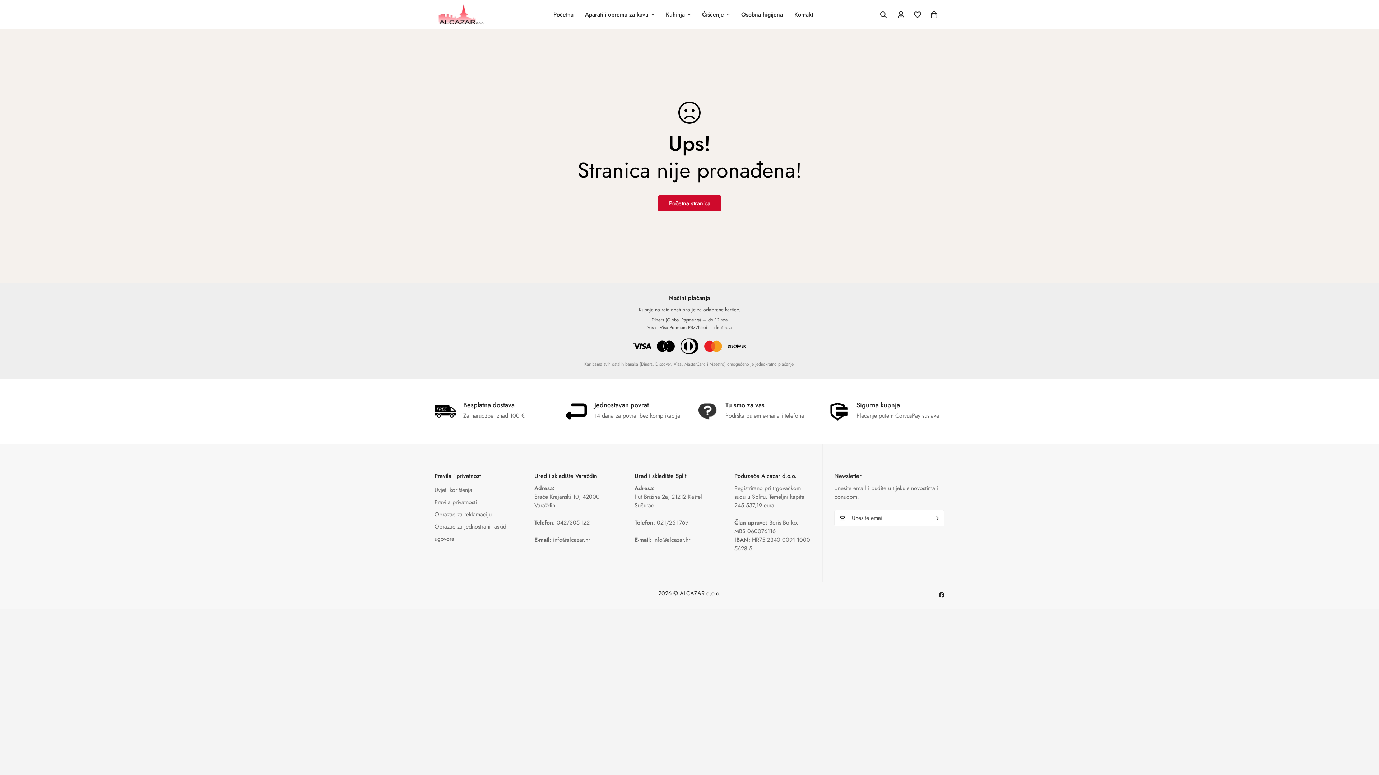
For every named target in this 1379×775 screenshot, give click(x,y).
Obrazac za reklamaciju (463, 514)
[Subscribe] (936, 518)
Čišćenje (713, 14)
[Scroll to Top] (1365, 736)
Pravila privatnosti (456, 502)
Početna (563, 14)
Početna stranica (689, 203)
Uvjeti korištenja (453, 490)
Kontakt (803, 14)
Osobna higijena (762, 14)
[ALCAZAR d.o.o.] (461, 14)
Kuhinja (675, 14)
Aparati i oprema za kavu (617, 14)
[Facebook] (941, 595)
